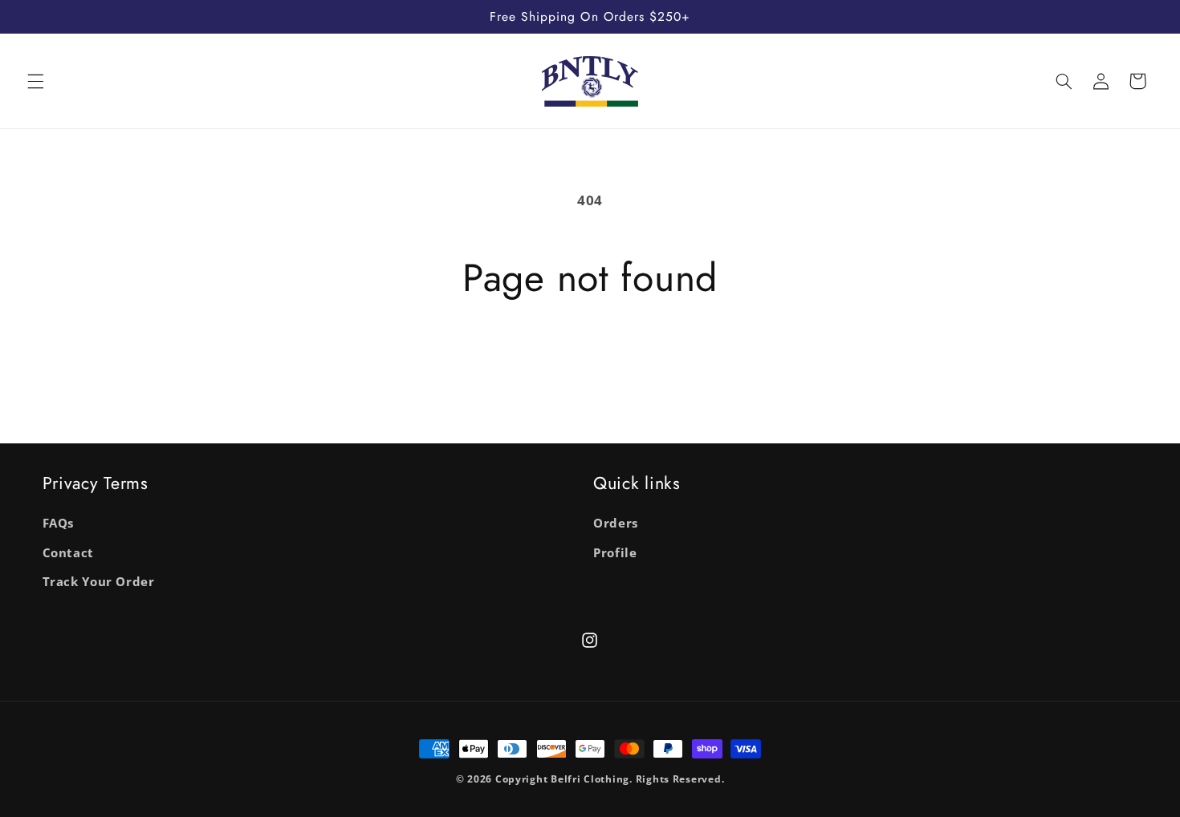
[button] (35, 81)
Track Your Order (99, 581)
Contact (68, 552)
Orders (615, 523)
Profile (615, 552)
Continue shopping (590, 364)
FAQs (59, 523)
